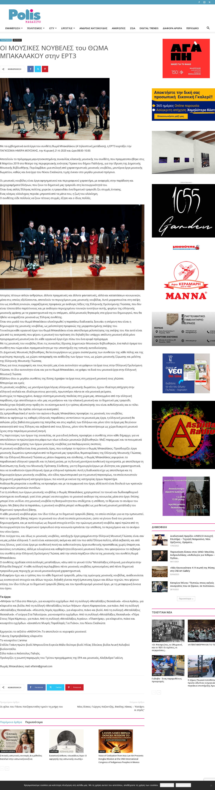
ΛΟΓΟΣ (102, 751)
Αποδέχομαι (167, 785)
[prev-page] (2, 769)
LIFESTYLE (66, 28)
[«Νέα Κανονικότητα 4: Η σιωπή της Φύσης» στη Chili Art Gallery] (160, 571)
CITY (51, 28)
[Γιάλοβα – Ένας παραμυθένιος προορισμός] (168, 665)
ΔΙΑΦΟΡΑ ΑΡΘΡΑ (172, 28)
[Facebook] (199, 2)
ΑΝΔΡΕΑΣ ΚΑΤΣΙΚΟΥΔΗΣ (93, 28)
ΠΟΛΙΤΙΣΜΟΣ (34, 28)
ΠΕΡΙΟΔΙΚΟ (192, 28)
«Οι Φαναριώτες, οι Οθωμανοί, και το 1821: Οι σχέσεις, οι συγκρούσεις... (167, 647)
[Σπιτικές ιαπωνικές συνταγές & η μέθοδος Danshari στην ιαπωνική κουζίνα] (23, 741)
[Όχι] (211, 785)
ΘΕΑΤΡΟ (192, 641)
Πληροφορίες (183, 785)
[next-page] (7, 769)
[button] (208, 28)
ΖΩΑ (132, 28)
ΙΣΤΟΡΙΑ (156, 641)
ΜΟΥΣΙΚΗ (17, 40)
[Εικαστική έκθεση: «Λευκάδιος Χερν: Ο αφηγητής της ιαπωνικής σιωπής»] (72, 741)
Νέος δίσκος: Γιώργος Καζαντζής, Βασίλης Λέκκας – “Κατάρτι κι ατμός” (110, 708)
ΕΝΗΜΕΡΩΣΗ (12, 28)
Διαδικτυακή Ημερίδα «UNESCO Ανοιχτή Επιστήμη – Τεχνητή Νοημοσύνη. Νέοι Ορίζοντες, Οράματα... (191, 539)
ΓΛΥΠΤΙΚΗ (54, 751)
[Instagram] (204, 2)
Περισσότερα (34, 722)
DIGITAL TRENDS (149, 28)
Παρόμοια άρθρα (11, 722)
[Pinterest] (45, 69)
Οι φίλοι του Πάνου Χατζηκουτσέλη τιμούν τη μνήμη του (31, 706)
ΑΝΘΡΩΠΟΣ (119, 28)
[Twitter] (209, 2)
